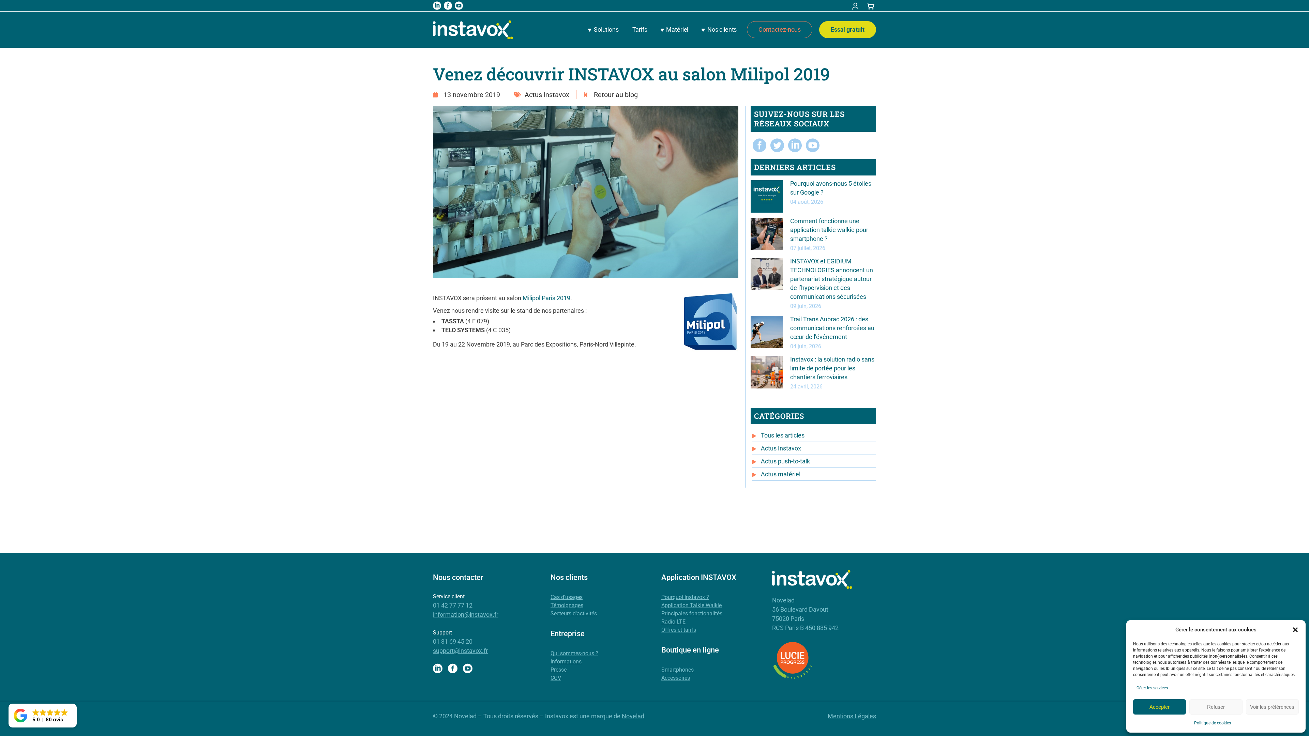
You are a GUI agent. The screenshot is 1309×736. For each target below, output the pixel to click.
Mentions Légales (852, 716)
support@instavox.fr (460, 650)
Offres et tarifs (678, 630)
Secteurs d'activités (574, 613)
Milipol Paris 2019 (546, 298)
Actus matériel (780, 474)
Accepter (1159, 707)
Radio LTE (673, 621)
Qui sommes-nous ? (574, 653)
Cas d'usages (567, 597)
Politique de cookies (1212, 723)
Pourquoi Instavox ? (685, 597)
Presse (559, 669)
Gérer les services (1152, 688)
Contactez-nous (779, 29)
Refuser (1216, 707)
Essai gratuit (847, 29)
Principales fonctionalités (691, 613)
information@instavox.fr (465, 614)
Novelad (633, 716)
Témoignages (567, 605)
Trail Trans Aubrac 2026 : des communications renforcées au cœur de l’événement (832, 328)
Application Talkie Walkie (691, 605)
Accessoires (675, 678)
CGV (556, 678)
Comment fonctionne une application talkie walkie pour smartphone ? (829, 229)
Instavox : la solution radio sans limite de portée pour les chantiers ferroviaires (832, 368)
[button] (1295, 629)
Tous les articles (782, 435)
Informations (566, 661)
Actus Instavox (547, 95)
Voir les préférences (1272, 707)
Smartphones (677, 669)
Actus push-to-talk (785, 461)
